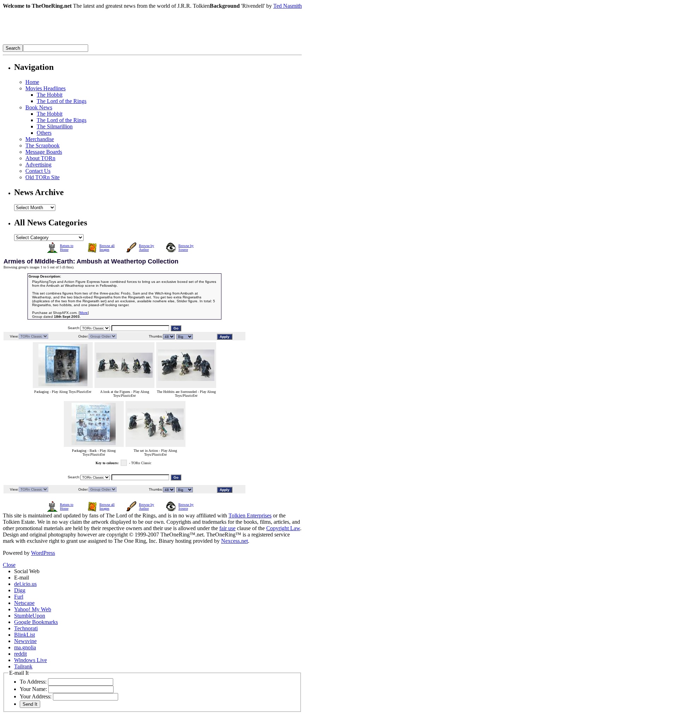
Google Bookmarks (36, 622)
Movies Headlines (45, 88)
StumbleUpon (29, 616)
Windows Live (30, 660)
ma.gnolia (25, 647)
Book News (38, 107)
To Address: (33, 682)
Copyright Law (283, 528)
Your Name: (33, 689)
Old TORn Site (42, 177)
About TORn (40, 158)
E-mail (21, 578)
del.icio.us (25, 584)
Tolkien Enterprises (250, 515)
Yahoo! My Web (32, 609)
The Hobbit (49, 95)
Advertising (38, 165)
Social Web (26, 571)
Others (44, 133)
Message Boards (43, 152)
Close (9, 565)
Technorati (26, 628)
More (84, 313)
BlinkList (24, 635)
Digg (19, 590)
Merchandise (39, 139)
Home (32, 82)
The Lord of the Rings (61, 101)
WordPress (43, 553)
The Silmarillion (55, 126)
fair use (227, 528)
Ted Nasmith (287, 6)
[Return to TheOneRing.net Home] (108, 42)
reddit (20, 654)
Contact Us (37, 171)
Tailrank (23, 666)
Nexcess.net (234, 541)
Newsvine (25, 641)
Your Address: (35, 696)
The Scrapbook (42, 145)
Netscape (24, 603)
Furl (18, 597)
